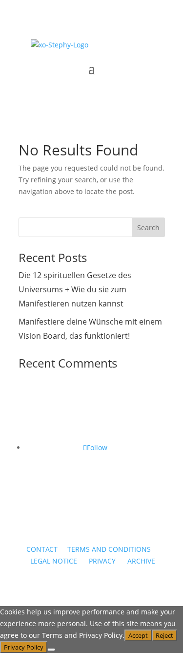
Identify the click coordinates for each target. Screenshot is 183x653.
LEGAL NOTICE (52, 561)
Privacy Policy (23, 647)
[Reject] (51, 649)
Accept (138, 635)
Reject (164, 635)
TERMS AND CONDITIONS (109, 549)
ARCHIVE (141, 561)
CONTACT (42, 549)
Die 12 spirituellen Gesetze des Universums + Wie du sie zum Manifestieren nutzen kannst (75, 289)
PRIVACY (102, 561)
